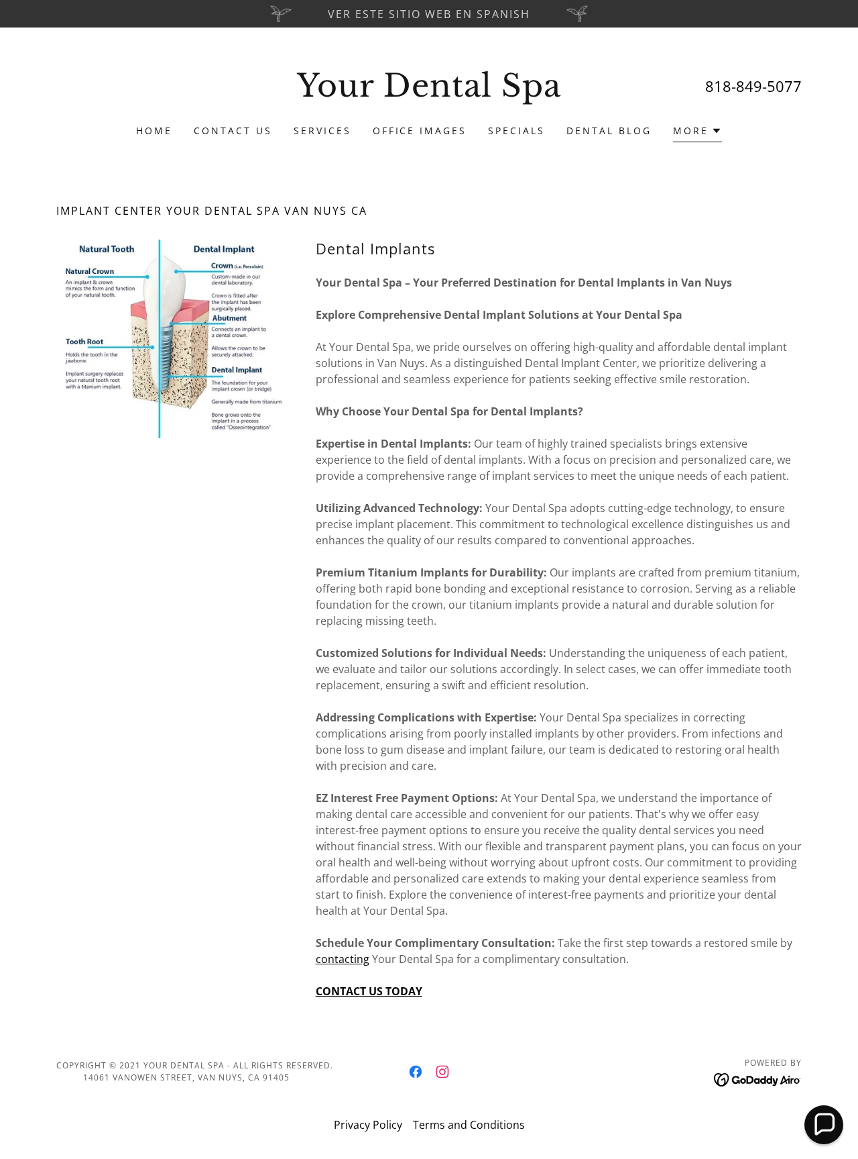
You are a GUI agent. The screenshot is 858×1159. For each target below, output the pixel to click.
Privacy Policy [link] (368, 1124)
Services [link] (322, 130)
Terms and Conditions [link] (469, 1124)
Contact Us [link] (233, 130)
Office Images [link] (420, 130)
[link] (429, 92)
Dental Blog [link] (609, 130)
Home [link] (154, 130)
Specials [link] (516, 130)
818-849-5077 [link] (753, 86)
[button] (697, 132)
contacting (342, 959)
